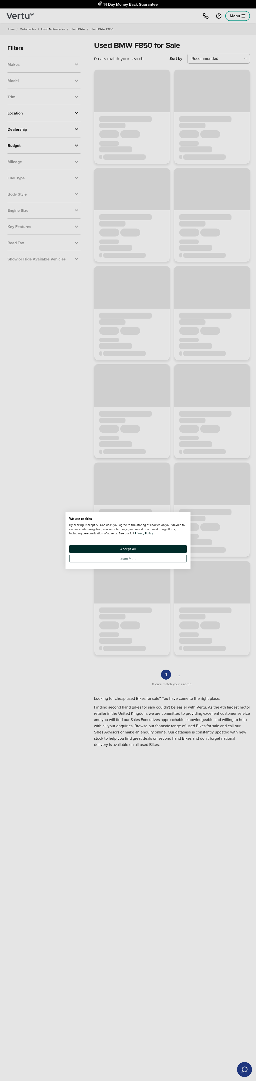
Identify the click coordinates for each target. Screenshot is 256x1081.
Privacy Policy (144, 533)
